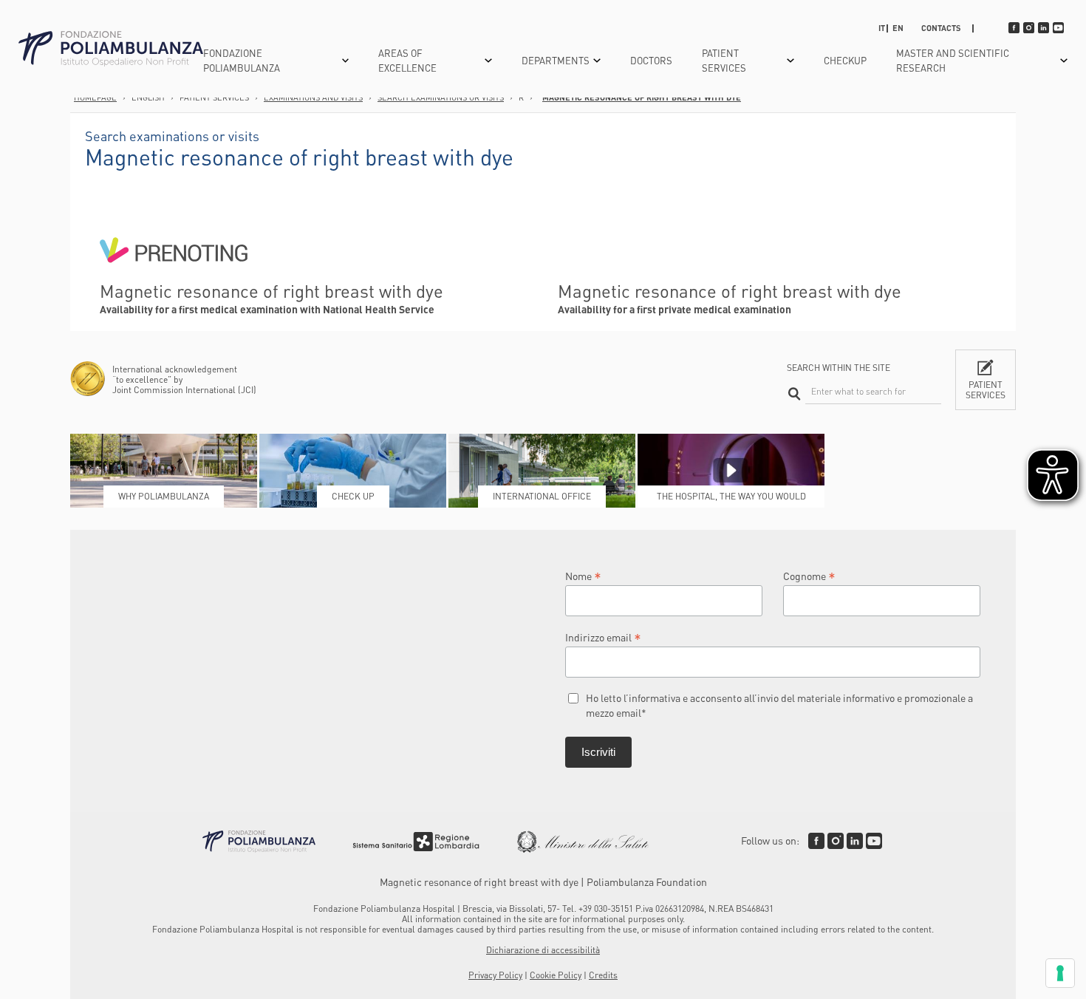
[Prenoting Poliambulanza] (173, 273)
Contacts (941, 28)
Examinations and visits (313, 97)
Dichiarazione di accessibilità (543, 949)
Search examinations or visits (441, 97)
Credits (603, 975)
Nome (583, 575)
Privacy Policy (495, 975)
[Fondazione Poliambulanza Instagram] (835, 841)
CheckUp (845, 60)
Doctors (651, 60)
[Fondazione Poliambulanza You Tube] (874, 841)
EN (898, 28)
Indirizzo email (603, 636)
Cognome (809, 575)
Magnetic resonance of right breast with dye (641, 97)
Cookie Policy (555, 975)
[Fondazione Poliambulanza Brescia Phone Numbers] (110, 49)
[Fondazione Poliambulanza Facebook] (816, 841)
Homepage (95, 97)
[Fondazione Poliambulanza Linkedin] (855, 841)
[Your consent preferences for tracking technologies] (1060, 973)
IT (881, 28)
